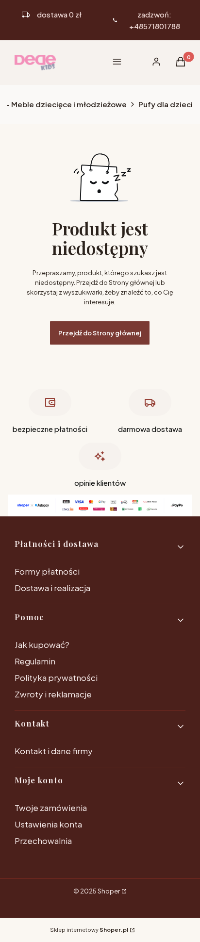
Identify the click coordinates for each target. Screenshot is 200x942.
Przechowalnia (43, 840)
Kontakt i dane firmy (54, 750)
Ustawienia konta (48, 824)
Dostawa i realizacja (52, 587)
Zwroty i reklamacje (53, 694)
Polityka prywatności (56, 677)
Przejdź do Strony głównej (99, 333)
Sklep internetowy (89, 929)
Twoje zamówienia (51, 807)
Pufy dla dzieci (165, 104)
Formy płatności (47, 571)
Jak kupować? (42, 644)
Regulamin (35, 661)
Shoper (109, 891)
